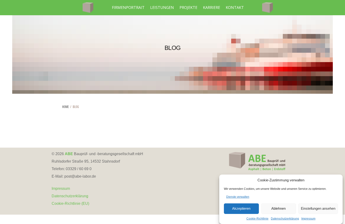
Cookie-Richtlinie (257, 218)
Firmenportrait (128, 7)
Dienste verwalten (237, 196)
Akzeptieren (241, 209)
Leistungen (162, 7)
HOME (65, 106)
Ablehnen (278, 209)
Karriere (211, 7)
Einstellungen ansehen (318, 209)
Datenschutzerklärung (285, 218)
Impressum (308, 218)
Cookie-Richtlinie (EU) (70, 203)
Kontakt (235, 7)
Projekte (188, 7)
